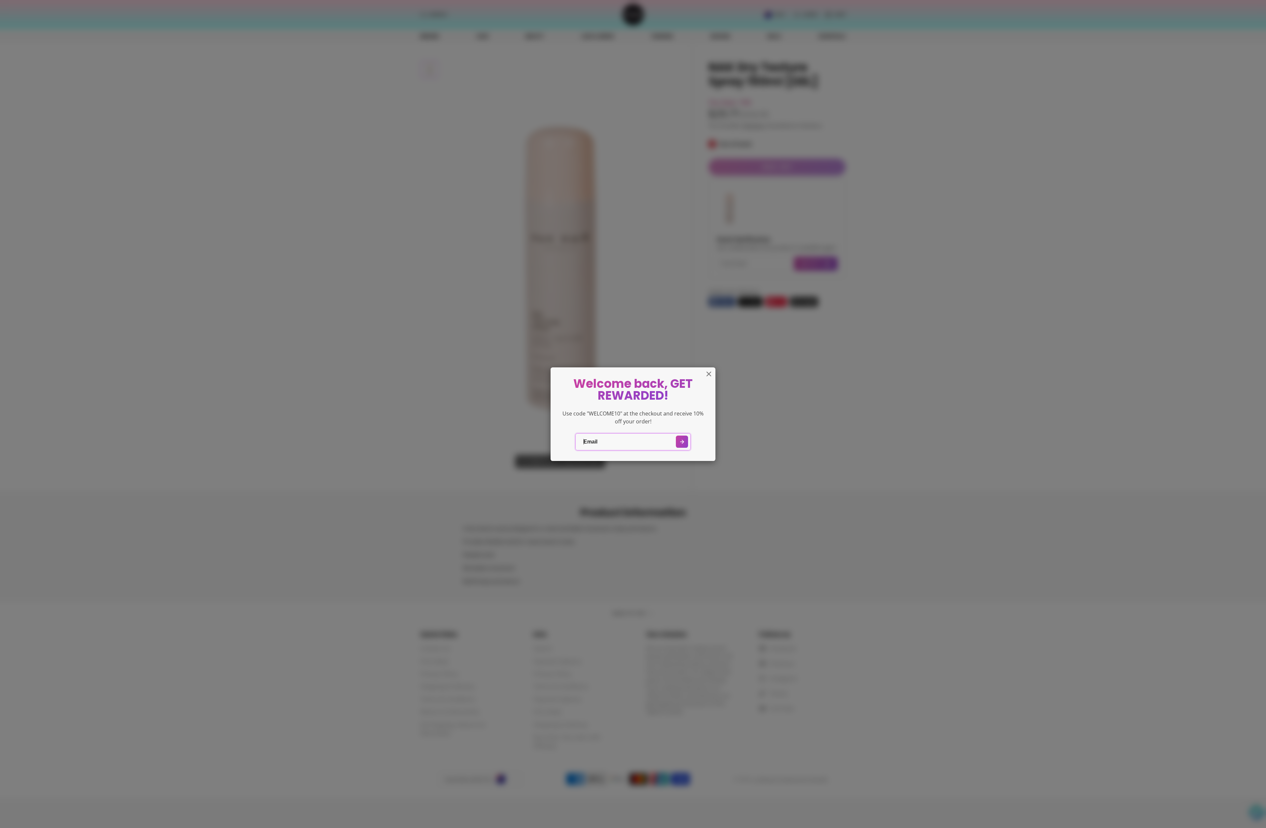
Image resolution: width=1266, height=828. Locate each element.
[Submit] (682, 442)
